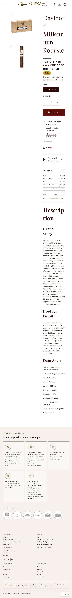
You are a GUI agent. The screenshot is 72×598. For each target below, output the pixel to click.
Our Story (6, 577)
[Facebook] (4, 559)
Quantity (47, 96)
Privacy (39, 574)
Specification (48, 171)
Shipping (59, 77)
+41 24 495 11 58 (47, 539)
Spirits (5, 574)
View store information (51, 135)
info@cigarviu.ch (46, 544)
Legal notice (41, 577)
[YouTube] (11, 559)
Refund (39, 569)
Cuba (4, 567)
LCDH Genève (44, 4)
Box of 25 (51, 90)
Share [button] (49, 147)
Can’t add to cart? (47, 141)
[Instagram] (8, 559)
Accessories (7, 572)
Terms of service (42, 572)
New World (6, 569)
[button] (6, 4)
